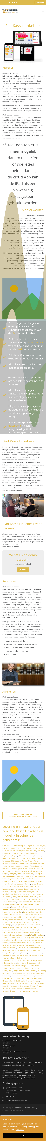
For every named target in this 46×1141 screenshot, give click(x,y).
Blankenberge (14, 848)
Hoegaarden (17, 971)
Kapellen (5, 943)
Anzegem (29, 846)
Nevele (28, 894)
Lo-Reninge (23, 861)
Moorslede (24, 863)
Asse (24, 961)
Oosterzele (40, 894)
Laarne (14, 889)
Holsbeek (33, 971)
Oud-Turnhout (11, 948)
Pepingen (36, 981)
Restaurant (33, 1062)
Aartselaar (15, 930)
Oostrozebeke (16, 866)
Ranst (37, 948)
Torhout (40, 869)
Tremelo (19, 989)
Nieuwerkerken (32, 922)
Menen (30, 861)
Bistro (40, 1062)
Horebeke (5, 886)
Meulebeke (6, 863)
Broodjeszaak (28, 1065)
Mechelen (5, 945)
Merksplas (20, 945)
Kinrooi (4, 920)
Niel (35, 945)
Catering (19, 1065)
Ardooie (36, 846)
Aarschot (13, 961)
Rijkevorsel (10, 950)
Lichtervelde (15, 861)
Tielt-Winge (6, 989)
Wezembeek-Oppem (9, 991)
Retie (4, 950)
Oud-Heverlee (21, 981)
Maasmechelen (21, 922)
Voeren (12, 927)
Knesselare (29, 886)
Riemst (21, 925)
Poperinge (39, 866)
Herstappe (6, 917)
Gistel (34, 851)
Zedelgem (12, 874)
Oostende (41, 863)
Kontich (19, 943)
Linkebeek (5, 978)
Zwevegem (38, 874)
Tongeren (5, 927)
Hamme (34, 884)
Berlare (36, 876)
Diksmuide (28, 851)
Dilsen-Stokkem (17, 912)
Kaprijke (13, 886)
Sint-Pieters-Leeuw (13, 986)
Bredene (23, 848)
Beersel (30, 961)
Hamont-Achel (7, 915)
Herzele (40, 884)
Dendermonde (7, 881)
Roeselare (5, 869)
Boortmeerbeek (34, 963)
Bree (44, 909)
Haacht (33, 968)
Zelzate (30, 904)
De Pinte (20, 879)
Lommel (36, 920)
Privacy (34, 1108)
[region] (23, 1128)
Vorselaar (31, 953)
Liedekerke (39, 976)
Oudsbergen (6, 925)
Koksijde (5, 858)
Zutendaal (32, 927)
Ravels (42, 948)
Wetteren (40, 902)
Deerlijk (12, 851)
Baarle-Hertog (32, 930)
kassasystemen (18, 1062)
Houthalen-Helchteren (36, 917)
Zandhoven (6, 958)
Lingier (14, 1110)
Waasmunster (22, 902)
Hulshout (34, 940)
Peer (13, 925)
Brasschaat (14, 935)
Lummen (5, 922)
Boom (32, 932)
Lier (29, 943)
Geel (4, 938)
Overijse (29, 981)
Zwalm (25, 907)
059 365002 (10, 1097)
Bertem (13, 963)
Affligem (19, 961)
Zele (25, 904)
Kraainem (14, 976)
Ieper (35, 853)
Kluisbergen (21, 886)
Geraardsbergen (18, 884)
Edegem (37, 935)
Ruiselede (13, 869)
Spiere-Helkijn (22, 869)
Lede (26, 889)
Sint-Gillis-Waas (22, 897)
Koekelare (37, 856)
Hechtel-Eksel (23, 915)
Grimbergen (26, 968)
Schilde (27, 950)
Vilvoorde (26, 989)
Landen (21, 976)
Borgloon (38, 909)
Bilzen (26, 909)
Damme (35, 848)
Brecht (20, 935)
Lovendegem (13, 892)
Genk (25, 912)
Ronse (14, 897)
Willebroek (21, 955)
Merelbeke (6, 894)
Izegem (14, 856)
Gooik (19, 968)
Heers (31, 915)
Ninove (33, 894)
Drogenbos (25, 966)
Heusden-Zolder (16, 917)
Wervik (24, 871)
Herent (4, 971)
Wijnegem (12, 955)
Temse (4, 902)
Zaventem (21, 991)
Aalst (18, 876)
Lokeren (5, 892)
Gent (10, 884)
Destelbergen (18, 881)
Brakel (4, 879)
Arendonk (23, 930)
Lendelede (6, 861)
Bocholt (31, 909)
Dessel (26, 935)
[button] (43, 11)
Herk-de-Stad (38, 915)
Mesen (36, 861)
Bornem (37, 932)
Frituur (12, 1065)
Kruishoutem (6, 889)
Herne (10, 971)
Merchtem (5, 981)
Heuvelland (6, 853)
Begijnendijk (37, 961)
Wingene (5, 874)
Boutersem (6, 966)
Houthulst (22, 853)
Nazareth (21, 894)
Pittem (32, 866)
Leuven (32, 976)
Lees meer (20, 1129)
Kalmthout (41, 940)
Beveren (42, 876)
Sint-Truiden (29, 925)
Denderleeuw (33, 879)
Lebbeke (21, 889)
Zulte (20, 907)
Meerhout (13, 945)
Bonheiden (25, 932)
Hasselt (15, 915)
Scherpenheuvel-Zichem (25, 983)
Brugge (29, 848)
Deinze (25, 879)
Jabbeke (21, 856)
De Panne (5, 851)
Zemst (27, 991)
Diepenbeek (6, 912)
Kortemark (12, 858)
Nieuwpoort (32, 863)
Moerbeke (14, 894)
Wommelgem (30, 955)
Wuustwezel (39, 955)
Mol (26, 945)
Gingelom (30, 912)
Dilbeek (17, 966)
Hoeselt (25, 917)
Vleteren (11, 871)
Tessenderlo (38, 925)
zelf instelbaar (34, 342)
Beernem (5, 848)
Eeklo (25, 881)
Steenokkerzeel (25, 986)
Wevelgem (31, 871)
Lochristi (36, 889)
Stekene (40, 899)
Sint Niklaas (22, 1075)
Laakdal (25, 943)
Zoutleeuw (34, 991)
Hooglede (14, 853)
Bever (19, 963)
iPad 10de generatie (9, 1046)
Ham (41, 912)
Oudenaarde (6, 897)
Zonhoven (24, 927)
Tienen (13, 989)
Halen (37, 912)
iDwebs (20, 1110)
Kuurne (25, 858)
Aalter (23, 876)
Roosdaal (5, 983)
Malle (40, 943)
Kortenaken (40, 973)
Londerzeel (19, 978)
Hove (28, 940)
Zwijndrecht (21, 958)
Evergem (39, 881)
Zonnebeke (21, 874)
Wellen (18, 927)
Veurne (4, 871)
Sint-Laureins (32, 897)
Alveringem (21, 846)
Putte (19, 948)
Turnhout (24, 953)
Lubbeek (26, 978)
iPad (14, 333)
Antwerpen (32, 1075)
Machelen (33, 978)
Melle (37, 892)
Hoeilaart (26, 971)
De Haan (42, 848)
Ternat (34, 986)
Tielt (34, 869)
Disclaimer (18, 1108)
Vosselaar (39, 953)
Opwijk (12, 981)
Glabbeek (13, 968)
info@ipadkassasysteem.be (16, 1100)
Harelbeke (40, 851)
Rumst (17, 950)
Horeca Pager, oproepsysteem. (14, 1051)
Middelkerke (15, 863)
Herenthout (6, 940)
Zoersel (14, 958)
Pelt (17, 925)
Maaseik (12, 922)
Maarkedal (22, 892)
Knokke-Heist (28, 856)
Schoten (34, 950)
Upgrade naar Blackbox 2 (11, 1041)
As (15, 909)
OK (23, 1136)
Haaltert (27, 884)
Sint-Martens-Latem (21, 899)
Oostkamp (6, 866)
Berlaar (10, 932)
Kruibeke (37, 886)
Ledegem (40, 858)
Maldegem (30, 892)
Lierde (30, 889)
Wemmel (33, 989)
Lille (33, 943)
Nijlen (40, 945)
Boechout (17, 932)
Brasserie (6, 1065)
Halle (38, 968)
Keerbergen (31, 973)
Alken (12, 909)
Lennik (26, 976)
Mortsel (31, 945)
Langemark (32, 858)
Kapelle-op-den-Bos (19, 973)
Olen (4, 948)
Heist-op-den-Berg (23, 938)
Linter (12, 978)
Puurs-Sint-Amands (28, 948)
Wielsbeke (39, 871)
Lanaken (19, 920)
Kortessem (12, 920)
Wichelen (5, 904)
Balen (40, 930)
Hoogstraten (21, 940)
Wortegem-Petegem (16, 904)
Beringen (20, 909)
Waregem (18, 871)
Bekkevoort (6, 963)
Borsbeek (5, 935)
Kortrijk (19, 858)
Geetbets (5, 968)
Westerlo (5, 955)
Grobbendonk (11, 938)
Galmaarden (34, 966)
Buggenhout (12, 879)
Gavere (4, 884)
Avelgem (42, 846)
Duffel (31, 935)
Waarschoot (12, 902)
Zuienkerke (29, 874)
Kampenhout (6, 973)
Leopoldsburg (28, 920)
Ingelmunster (7, 856)
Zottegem (14, 907)
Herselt (13, 940)
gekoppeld (14, 425)
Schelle (22, 950)
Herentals (42, 938)
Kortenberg (6, 976)
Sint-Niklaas (33, 899)
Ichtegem (29, 853)
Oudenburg (25, 866)
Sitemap (27, 1108)
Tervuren (40, 986)
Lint (36, 943)
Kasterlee (12, 943)
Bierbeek (25, 963)
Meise (40, 978)
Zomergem (6, 907)
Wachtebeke (31, 902)
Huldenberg (41, 971)
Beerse (4, 932)
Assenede (29, 876)
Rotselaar (13, 983)
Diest (12, 966)
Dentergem (20, 851)
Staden (30, 869)
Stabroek (17, 953)
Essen (42, 935)
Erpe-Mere (31, 881)
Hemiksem (34, 938)
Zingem (36, 904)
